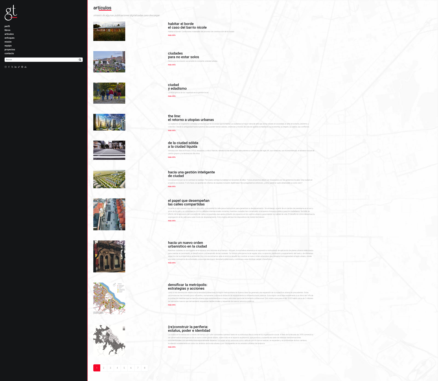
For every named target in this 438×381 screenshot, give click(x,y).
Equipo (8, 45)
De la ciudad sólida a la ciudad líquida (183, 145)
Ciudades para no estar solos (183, 55)
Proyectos (10, 49)
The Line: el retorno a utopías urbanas (191, 118)
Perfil (7, 26)
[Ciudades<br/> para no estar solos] (129, 63)
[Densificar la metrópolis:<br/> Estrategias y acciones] (129, 299)
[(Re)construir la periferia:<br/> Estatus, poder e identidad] (129, 341)
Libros (7, 30)
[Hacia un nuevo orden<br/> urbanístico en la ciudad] (129, 257)
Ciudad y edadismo (177, 87)
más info (172, 35)
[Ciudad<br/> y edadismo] (129, 94)
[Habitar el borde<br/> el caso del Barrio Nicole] (129, 32)
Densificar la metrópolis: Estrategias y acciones (187, 287)
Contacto (9, 53)
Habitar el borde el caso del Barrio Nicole (187, 26)
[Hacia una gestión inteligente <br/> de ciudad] (129, 179)
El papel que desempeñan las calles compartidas (189, 202)
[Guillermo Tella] (11, 14)
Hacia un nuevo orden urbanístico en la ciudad (187, 244)
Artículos (9, 34)
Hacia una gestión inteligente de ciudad (191, 174)
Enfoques (9, 38)
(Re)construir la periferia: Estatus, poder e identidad (189, 329)
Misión (8, 41)
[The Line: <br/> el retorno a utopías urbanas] (129, 123)
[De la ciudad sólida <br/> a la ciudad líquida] (129, 151)
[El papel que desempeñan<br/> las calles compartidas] (129, 215)
